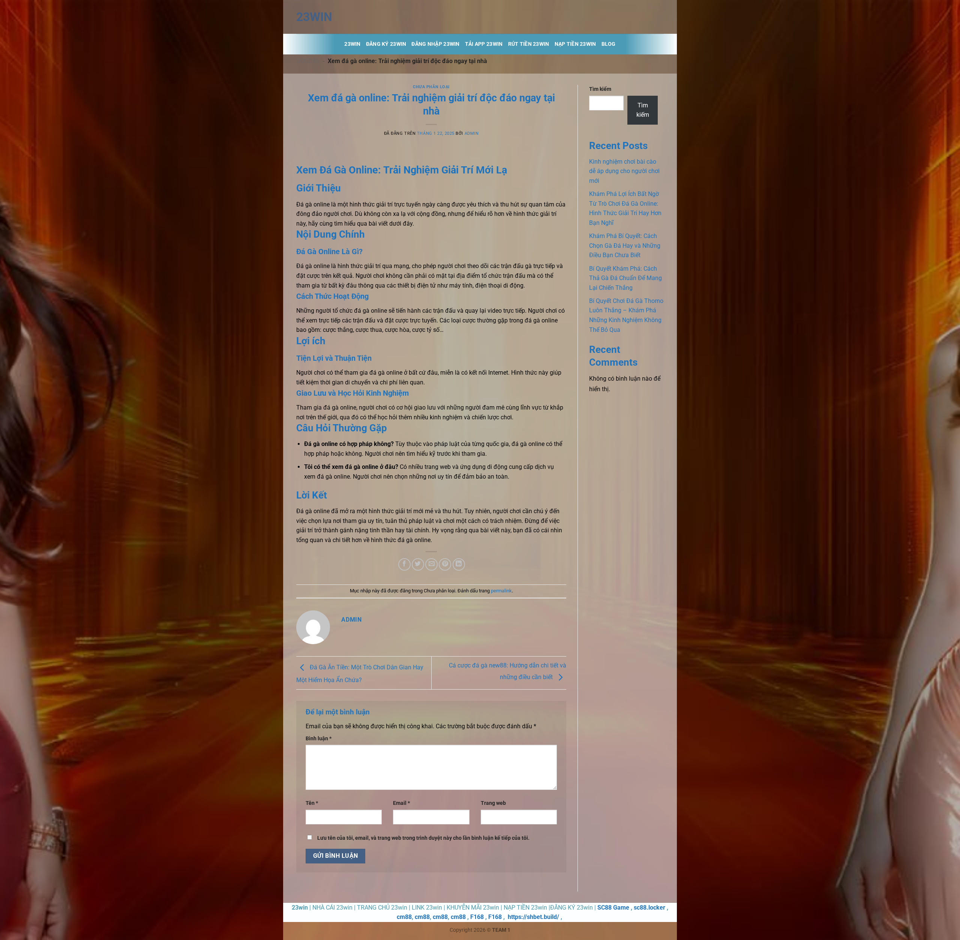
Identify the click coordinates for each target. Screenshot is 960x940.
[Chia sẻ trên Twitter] (418, 564)
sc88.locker (649, 907)
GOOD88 (308, 61)
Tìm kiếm (600, 89)
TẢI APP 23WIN (484, 44)
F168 (477, 916)
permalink (501, 591)
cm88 (404, 916)
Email (401, 803)
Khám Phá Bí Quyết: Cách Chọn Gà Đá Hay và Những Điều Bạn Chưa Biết (624, 245)
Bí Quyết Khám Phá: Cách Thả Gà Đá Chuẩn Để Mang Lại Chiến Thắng (625, 278)
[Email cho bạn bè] (431, 564)
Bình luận (319, 738)
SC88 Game (613, 907)
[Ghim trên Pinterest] (445, 564)
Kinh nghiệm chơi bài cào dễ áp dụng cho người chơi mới (624, 171)
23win (314, 17)
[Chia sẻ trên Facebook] (404, 564)
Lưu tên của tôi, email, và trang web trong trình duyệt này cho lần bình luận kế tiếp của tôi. (423, 838)
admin (472, 133)
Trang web (493, 803)
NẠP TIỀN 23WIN (575, 44)
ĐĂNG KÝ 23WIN (386, 44)
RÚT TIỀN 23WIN (528, 44)
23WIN (352, 44)
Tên (312, 803)
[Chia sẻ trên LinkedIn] (459, 564)
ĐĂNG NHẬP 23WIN (435, 44)
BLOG (609, 44)
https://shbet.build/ (533, 916)
